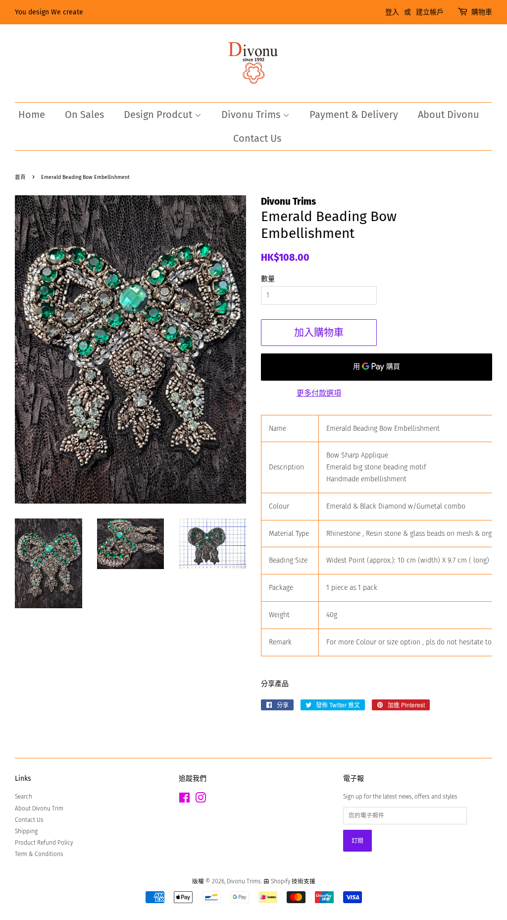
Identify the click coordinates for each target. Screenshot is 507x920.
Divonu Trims (252, 114)
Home (31, 114)
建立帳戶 (430, 12)
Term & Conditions (39, 854)
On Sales (84, 114)
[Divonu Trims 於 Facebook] (184, 800)
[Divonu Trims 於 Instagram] (200, 800)
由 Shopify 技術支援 (289, 881)
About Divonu (448, 114)
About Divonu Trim (39, 808)
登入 (392, 12)
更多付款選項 (319, 393)
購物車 (481, 12)
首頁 (20, 177)
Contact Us (257, 138)
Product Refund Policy (44, 842)
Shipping (26, 831)
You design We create (49, 12)
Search (23, 796)
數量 (268, 279)
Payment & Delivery (353, 114)
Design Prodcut (159, 114)
